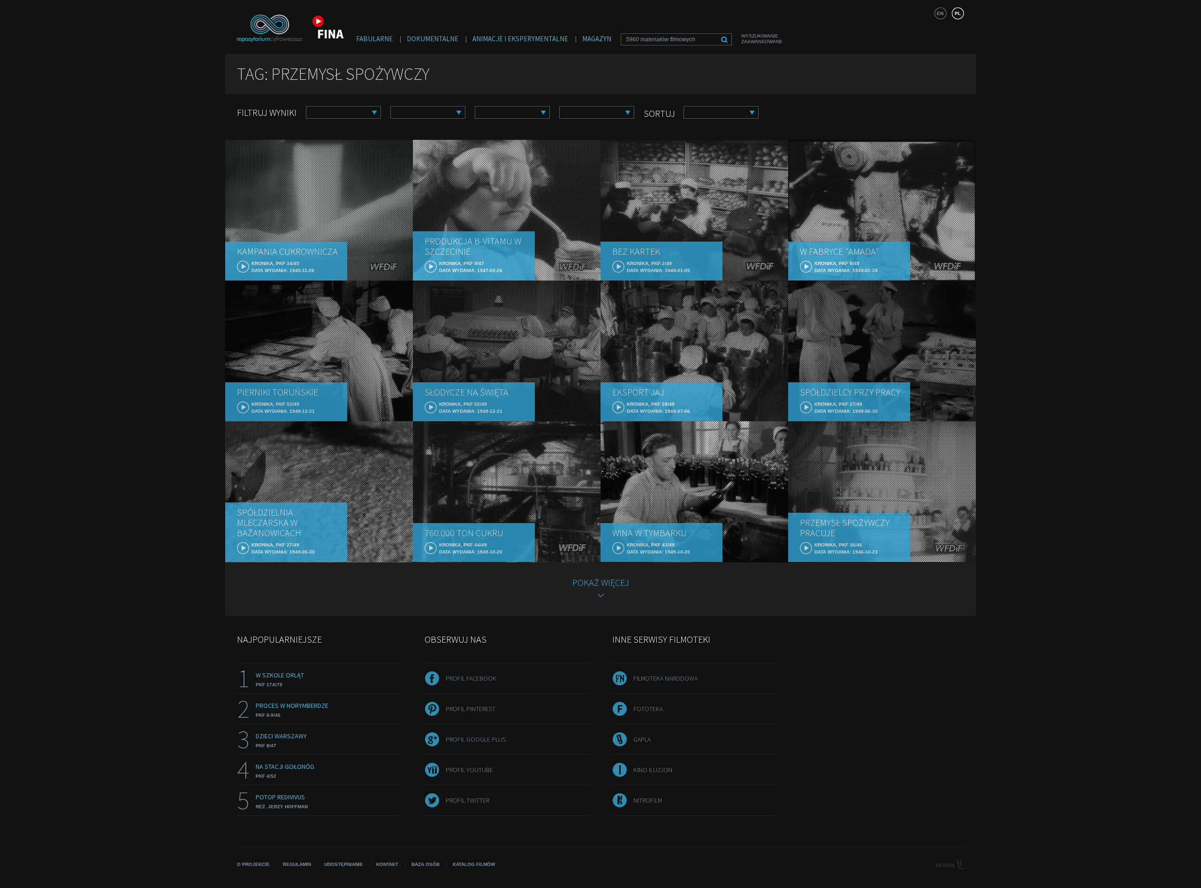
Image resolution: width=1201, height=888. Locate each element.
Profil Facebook (471, 678)
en (940, 13)
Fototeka (648, 709)
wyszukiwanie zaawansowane (762, 38)
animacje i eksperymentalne (520, 38)
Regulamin (297, 864)
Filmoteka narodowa (665, 678)
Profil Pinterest (470, 709)
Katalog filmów (474, 864)
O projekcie (253, 864)
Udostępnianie (343, 864)
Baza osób (425, 864)
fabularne (374, 38)
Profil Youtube (469, 770)
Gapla (642, 739)
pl (958, 13)
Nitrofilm (647, 800)
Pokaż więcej (600, 582)
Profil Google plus (476, 739)
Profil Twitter (467, 800)
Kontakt (387, 864)
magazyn (596, 38)
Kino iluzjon (652, 770)
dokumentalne (432, 38)
